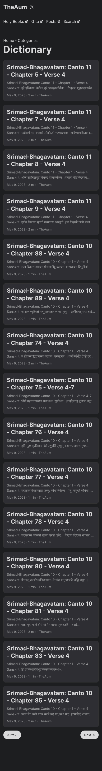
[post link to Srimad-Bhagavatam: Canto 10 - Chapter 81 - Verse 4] (51, 617)
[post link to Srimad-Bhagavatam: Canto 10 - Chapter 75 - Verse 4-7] (51, 393)
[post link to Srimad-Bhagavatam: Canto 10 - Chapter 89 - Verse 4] (51, 304)
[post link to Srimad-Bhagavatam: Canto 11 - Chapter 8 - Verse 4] (51, 170)
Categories (27, 40)
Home (8, 40)
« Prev (12, 735)
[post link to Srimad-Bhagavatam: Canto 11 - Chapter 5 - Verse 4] (51, 80)
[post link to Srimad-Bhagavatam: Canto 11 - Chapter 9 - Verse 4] (51, 214)
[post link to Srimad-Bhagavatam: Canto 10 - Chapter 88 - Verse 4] (51, 259)
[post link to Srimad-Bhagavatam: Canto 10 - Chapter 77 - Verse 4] (51, 482)
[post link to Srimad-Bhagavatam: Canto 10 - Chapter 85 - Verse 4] (51, 706)
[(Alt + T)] (32, 7)
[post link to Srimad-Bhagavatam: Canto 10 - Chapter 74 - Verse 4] (51, 348)
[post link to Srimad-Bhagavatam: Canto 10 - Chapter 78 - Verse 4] (51, 527)
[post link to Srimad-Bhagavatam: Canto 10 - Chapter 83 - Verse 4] (51, 661)
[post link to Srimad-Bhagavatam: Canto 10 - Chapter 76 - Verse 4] (51, 438)
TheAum (15, 7)
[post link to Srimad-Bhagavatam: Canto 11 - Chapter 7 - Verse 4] (51, 125)
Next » (89, 735)
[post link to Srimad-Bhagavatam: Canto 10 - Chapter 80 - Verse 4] (51, 572)
